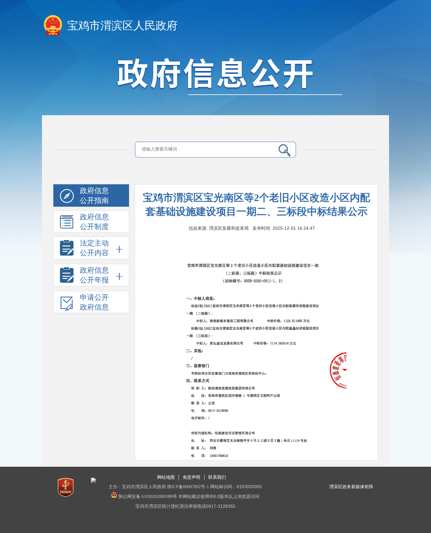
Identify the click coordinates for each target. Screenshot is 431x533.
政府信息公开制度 (94, 222)
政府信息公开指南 (94, 195)
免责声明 (191, 477)
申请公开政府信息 (94, 302)
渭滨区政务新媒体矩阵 (351, 486)
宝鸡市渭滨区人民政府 (122, 26)
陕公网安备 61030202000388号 (147, 496)
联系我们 (217, 477)
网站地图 (166, 477)
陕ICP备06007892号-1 (188, 486)
